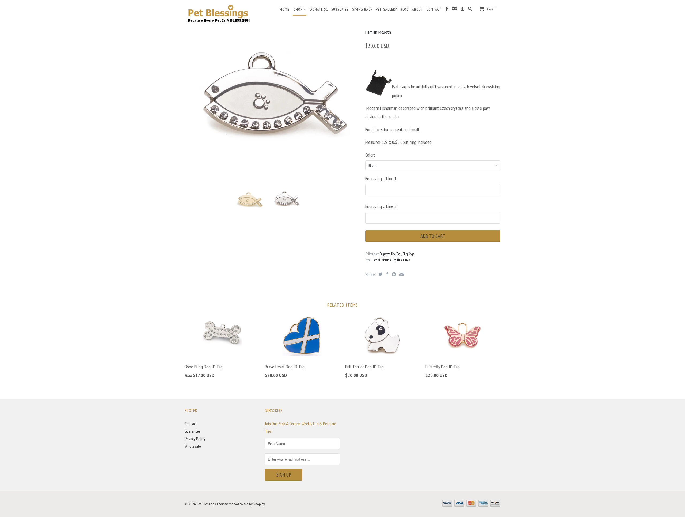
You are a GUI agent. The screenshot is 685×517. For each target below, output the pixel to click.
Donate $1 (319, 9)
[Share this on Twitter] (380, 274)
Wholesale (193, 446)
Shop (300, 9)
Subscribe (340, 9)
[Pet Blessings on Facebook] (447, 10)
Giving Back (362, 9)
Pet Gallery (386, 9)
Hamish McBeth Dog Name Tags (391, 260)
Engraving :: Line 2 (381, 206)
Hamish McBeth (378, 32)
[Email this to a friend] (401, 274)
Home (284, 9)
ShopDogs (408, 254)
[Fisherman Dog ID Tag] (272, 101)
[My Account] (462, 10)
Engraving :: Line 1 (381, 178)
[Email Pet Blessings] (454, 10)
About (417, 9)
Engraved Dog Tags (390, 254)
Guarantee (193, 431)
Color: (370, 155)
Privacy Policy (195, 438)
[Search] (470, 10)
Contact (434, 9)
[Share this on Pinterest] (393, 274)
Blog (404, 9)
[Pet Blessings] (222, 13)
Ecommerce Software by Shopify (241, 504)
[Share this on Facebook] (386, 274)
